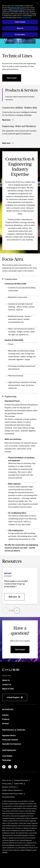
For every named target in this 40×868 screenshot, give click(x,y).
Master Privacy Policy (17, 10)
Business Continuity (9, 787)
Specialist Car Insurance (11, 744)
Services (5, 723)
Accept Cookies (20, 34)
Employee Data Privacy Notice (12, 793)
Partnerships (9, 750)
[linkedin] (15, 766)
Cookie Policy (18, 783)
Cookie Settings (20, 22)
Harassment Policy (8, 797)
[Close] (37, 3)
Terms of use (6, 780)
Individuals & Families (13, 730)
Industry (5, 715)
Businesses (8, 709)
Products (5, 719)
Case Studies (7, 756)
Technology (6, 760)
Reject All (20, 28)
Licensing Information (21, 780)
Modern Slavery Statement (11, 790)
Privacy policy (7, 783)
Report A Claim (8, 689)
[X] (9, 766)
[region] (20, 19)
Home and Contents (10, 740)
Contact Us (6, 684)
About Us (6, 680)
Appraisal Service (9, 735)
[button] (5, 611)
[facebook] (3, 766)
